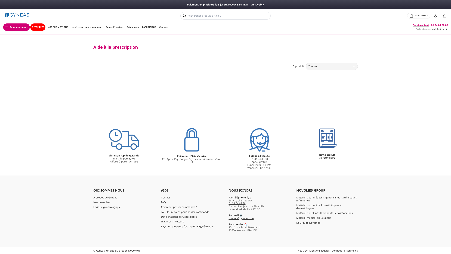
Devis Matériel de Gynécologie (179, 216)
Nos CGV (303, 250)
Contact (165, 197)
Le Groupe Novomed (308, 222)
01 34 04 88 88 (237, 203)
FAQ (163, 202)
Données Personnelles (345, 250)
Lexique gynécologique (107, 207)
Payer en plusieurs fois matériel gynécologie (187, 226)
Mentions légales (319, 250)
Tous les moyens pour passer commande (185, 212)
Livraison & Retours (172, 221)
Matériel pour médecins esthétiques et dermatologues (319, 207)
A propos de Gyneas (105, 197)
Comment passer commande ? (179, 207)
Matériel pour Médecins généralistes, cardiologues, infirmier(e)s (326, 199)
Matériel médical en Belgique (313, 217)
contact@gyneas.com (241, 218)
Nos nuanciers (101, 202)
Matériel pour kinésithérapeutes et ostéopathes (324, 213)
